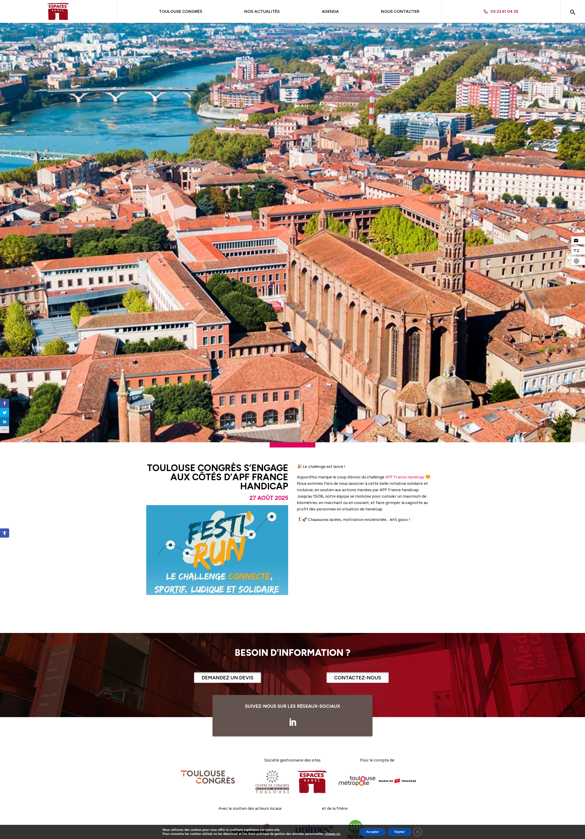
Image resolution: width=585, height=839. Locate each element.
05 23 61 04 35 (504, 11)
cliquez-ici (332, 834)
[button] (4, 533)
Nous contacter (400, 11)
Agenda (330, 11)
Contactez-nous (357, 678)
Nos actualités (262, 11)
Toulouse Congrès (180, 11)
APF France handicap (404, 477)
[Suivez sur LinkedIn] (292, 722)
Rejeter (399, 832)
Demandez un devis (227, 678)
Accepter (372, 832)
